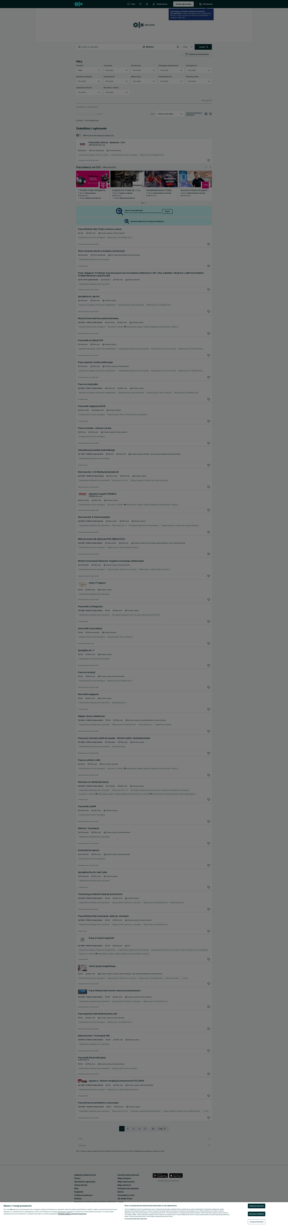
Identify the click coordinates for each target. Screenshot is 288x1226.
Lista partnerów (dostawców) (136, 1219)
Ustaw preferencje (256, 1222)
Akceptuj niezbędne (256, 1214)
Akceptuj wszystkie (256, 1206)
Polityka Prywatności (79, 1214)
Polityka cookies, (64, 1214)
